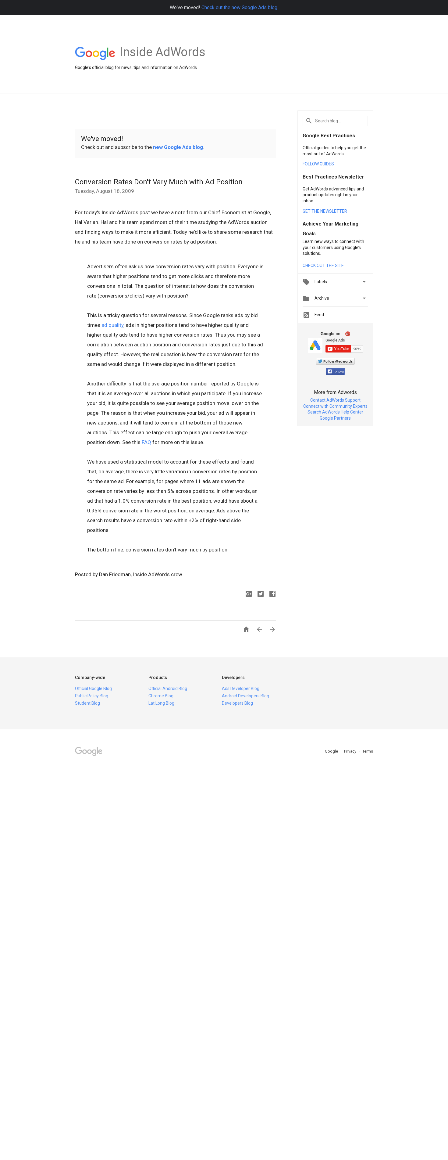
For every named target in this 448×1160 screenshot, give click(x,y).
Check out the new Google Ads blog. (239, 7)
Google (332, 751)
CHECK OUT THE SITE (323, 265)
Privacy (350, 751)
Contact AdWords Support (335, 400)
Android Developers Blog (245, 695)
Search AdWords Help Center (335, 412)
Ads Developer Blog (240, 688)
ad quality (112, 325)
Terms (367, 751)
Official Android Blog (167, 688)
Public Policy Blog (91, 695)
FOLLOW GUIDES (318, 163)
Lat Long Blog (161, 703)
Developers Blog (237, 703)
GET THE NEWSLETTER (325, 211)
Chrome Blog (160, 695)
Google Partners (335, 418)
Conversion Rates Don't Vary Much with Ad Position (159, 182)
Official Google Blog (93, 688)
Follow (338, 372)
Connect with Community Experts (335, 406)
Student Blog (87, 703)
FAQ (146, 442)
